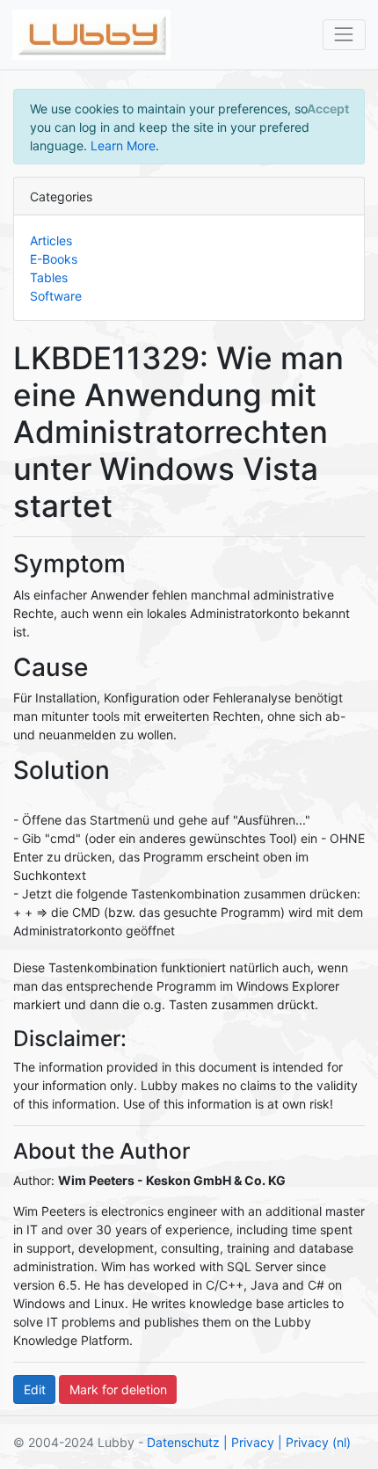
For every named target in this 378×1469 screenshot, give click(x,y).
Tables (49, 277)
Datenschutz (183, 1442)
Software (56, 295)
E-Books (53, 258)
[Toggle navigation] (344, 34)
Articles (51, 240)
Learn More (123, 145)
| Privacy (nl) (314, 1442)
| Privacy (248, 1442)
